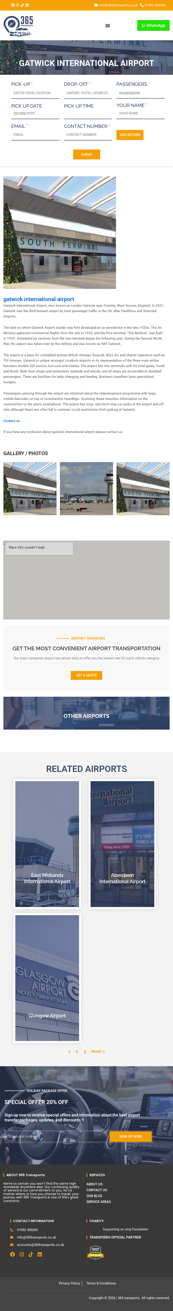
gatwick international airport (38, 299)
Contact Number (85, 126)
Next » (98, 1051)
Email (18, 126)
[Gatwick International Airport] (59, 232)
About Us (94, 1184)
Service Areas (98, 1202)
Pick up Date (26, 106)
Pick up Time (79, 106)
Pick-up (20, 84)
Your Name (130, 105)
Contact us (12, 421)
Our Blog (94, 1196)
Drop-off (76, 84)
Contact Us (96, 1190)
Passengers (131, 84)
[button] (107, 25)
